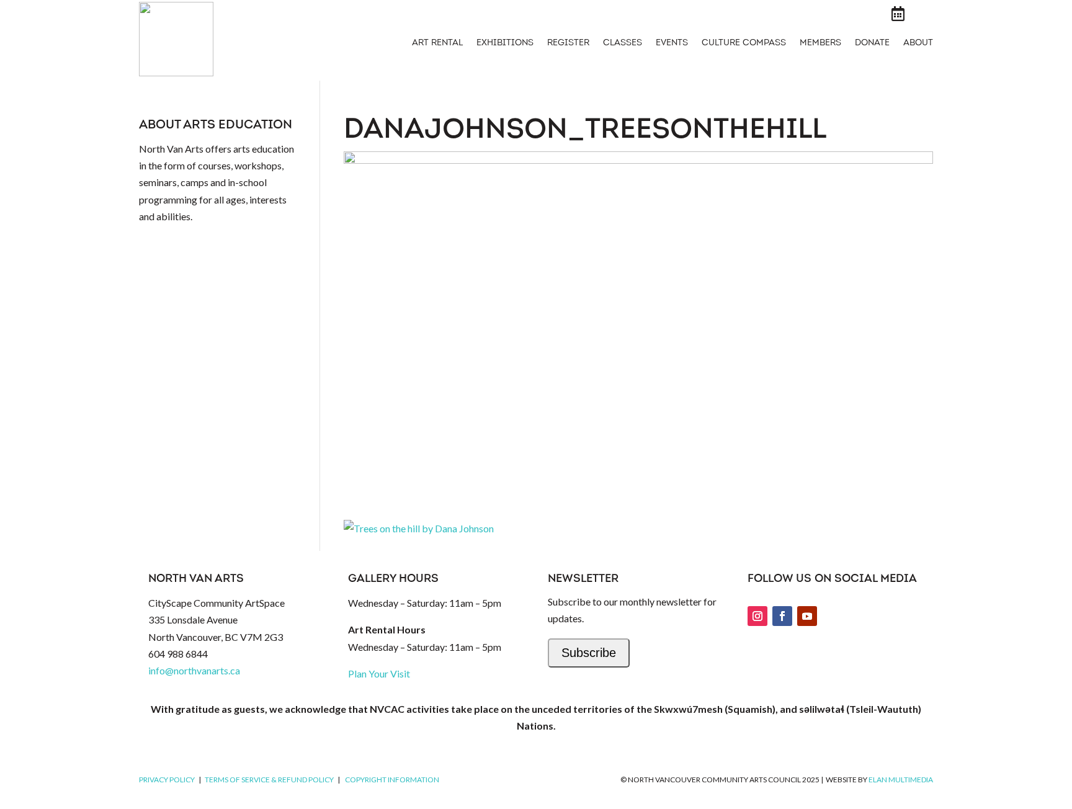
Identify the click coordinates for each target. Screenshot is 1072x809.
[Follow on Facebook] (782, 616)
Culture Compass (744, 43)
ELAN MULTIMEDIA (901, 779)
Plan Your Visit (379, 673)
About (918, 43)
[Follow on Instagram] (757, 616)
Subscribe (588, 652)
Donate (872, 43)
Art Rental (437, 43)
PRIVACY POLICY (167, 779)
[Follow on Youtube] (807, 616)
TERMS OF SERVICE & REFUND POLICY (269, 779)
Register (568, 43)
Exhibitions (505, 43)
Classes (622, 43)
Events (672, 43)
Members (820, 43)
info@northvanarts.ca (194, 670)
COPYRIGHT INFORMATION (392, 779)
